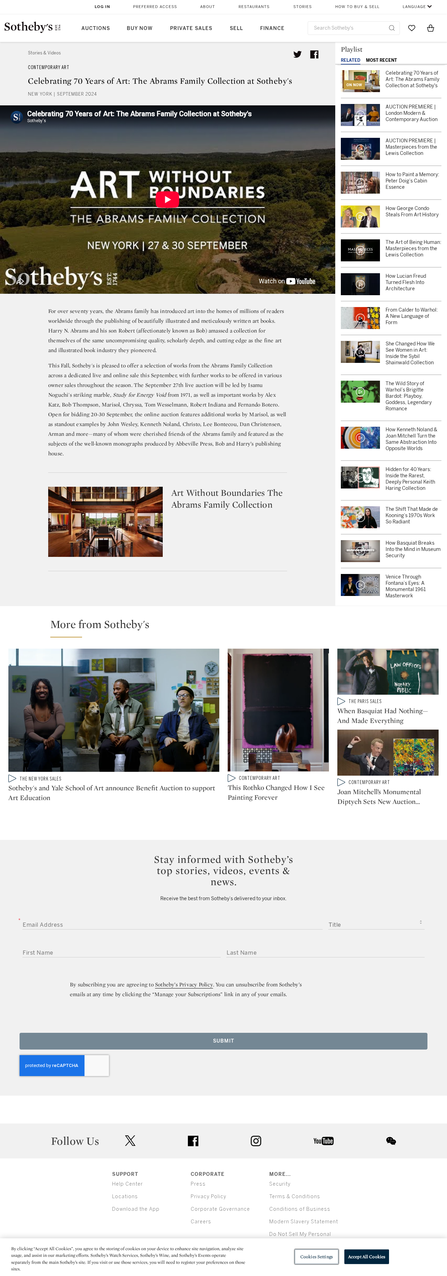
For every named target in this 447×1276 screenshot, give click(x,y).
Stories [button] (302, 7)
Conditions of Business (299, 1209)
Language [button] (414, 7)
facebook (193, 1141)
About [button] (207, 7)
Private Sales (191, 28)
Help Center (127, 1184)
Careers (201, 1222)
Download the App (136, 1209)
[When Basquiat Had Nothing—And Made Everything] (388, 673)
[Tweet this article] (297, 54)
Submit (223, 1041)
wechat (391, 1141)
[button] (227, 627)
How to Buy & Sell (357, 7)
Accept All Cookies (366, 1257)
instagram (256, 1141)
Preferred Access (155, 7)
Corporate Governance (220, 1209)
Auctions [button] (95, 28)
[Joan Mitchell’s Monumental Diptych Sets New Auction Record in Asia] (388, 754)
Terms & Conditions (294, 1197)
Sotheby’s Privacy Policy (184, 984)
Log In (102, 7)
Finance (272, 28)
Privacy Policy (208, 1197)
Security (280, 1184)
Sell (236, 28)
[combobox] (354, 28)
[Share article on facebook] (314, 54)
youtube (324, 1141)
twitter (130, 1140)
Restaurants (254, 7)
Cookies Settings (316, 1257)
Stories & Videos (44, 53)
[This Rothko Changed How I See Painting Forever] (278, 711)
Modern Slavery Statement (303, 1222)
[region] (223, 1257)
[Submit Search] (392, 28)
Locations (125, 1197)
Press (198, 1184)
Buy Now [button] (140, 28)
